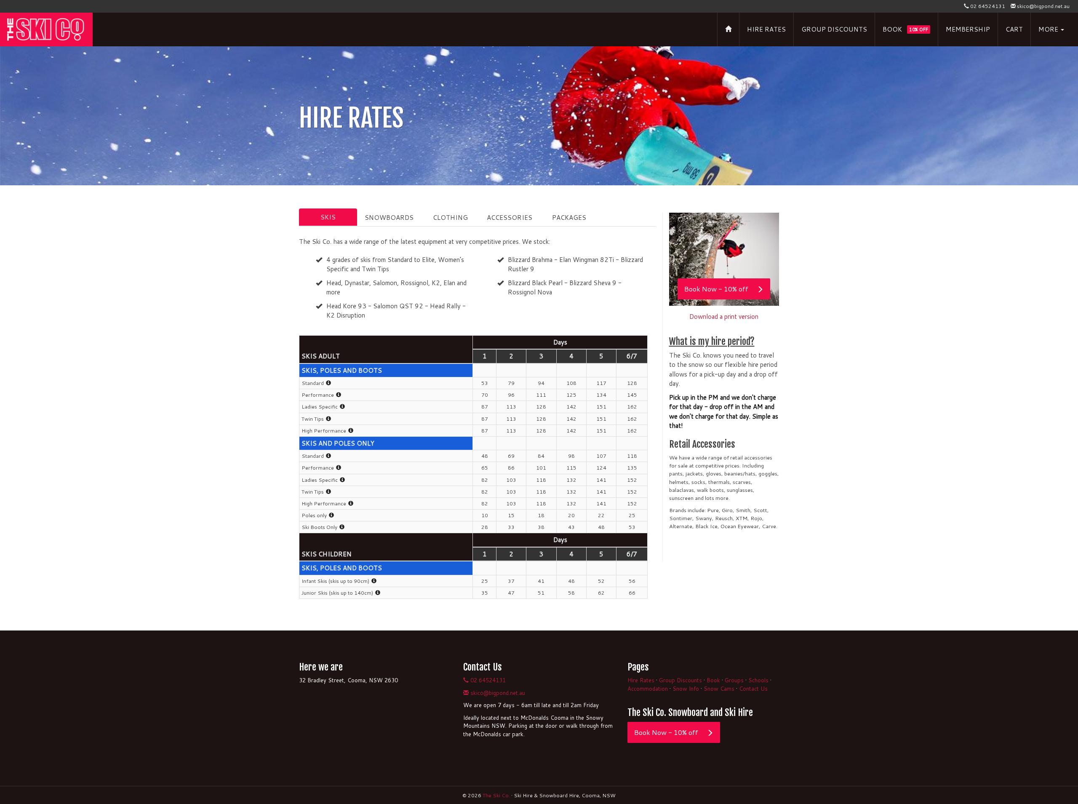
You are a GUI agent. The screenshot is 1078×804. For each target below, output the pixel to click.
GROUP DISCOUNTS (834, 29)
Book (713, 680)
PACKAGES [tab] (569, 217)
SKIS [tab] (328, 217)
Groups (734, 680)
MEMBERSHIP (968, 29)
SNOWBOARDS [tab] (389, 217)
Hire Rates (640, 680)
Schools (758, 680)
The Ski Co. (496, 795)
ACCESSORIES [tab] (509, 217)
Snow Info (685, 688)
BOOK (905, 29)
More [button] (1049, 29)
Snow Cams (719, 688)
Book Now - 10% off (716, 289)
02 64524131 (987, 6)
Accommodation (647, 688)
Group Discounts (680, 680)
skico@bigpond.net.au (1043, 6)
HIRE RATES (766, 29)
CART (1014, 29)
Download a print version (723, 316)
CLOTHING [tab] (450, 217)
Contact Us (753, 688)
